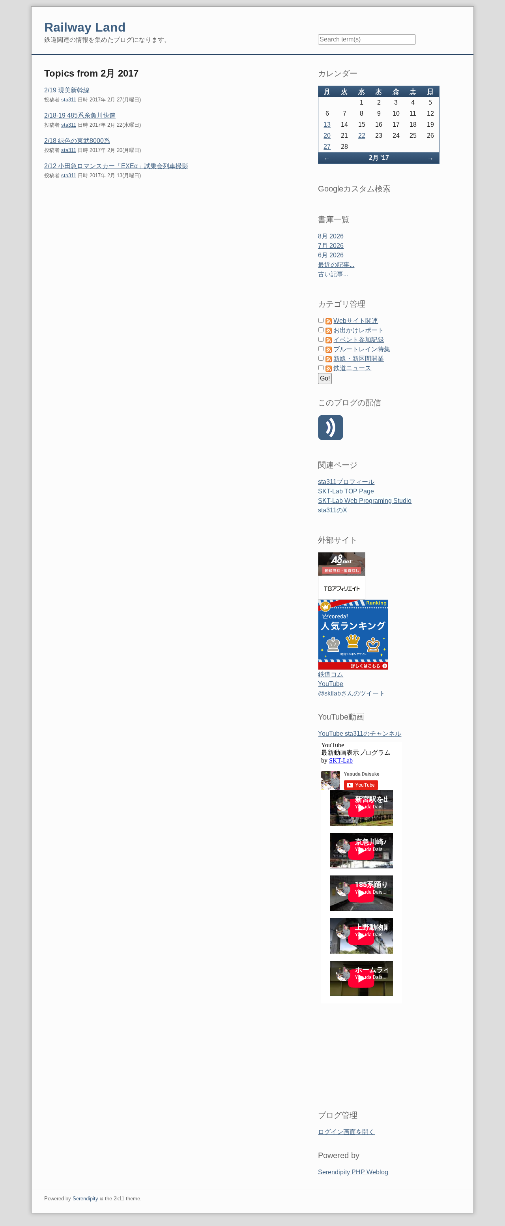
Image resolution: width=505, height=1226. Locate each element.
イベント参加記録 (358, 339)
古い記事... (333, 274)
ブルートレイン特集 (361, 349)
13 (327, 124)
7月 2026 (331, 245)
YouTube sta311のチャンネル (359, 733)
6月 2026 (331, 255)
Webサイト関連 (355, 320)
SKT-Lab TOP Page (346, 491)
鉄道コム (330, 674)
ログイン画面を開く (346, 1132)
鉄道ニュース (352, 368)
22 (361, 135)
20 (327, 135)
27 (327, 146)
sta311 (68, 100)
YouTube (330, 683)
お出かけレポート (358, 330)
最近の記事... (336, 264)
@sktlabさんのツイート (351, 693)
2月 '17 (379, 157)
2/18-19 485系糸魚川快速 (80, 115)
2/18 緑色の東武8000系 (77, 140)
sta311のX (332, 510)
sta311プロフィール (346, 481)
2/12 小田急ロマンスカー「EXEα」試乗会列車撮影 (116, 166)
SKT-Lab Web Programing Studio (364, 500)
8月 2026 (331, 236)
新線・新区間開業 (358, 358)
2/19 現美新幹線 (67, 90)
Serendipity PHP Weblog (353, 1172)
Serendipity (85, 1199)
